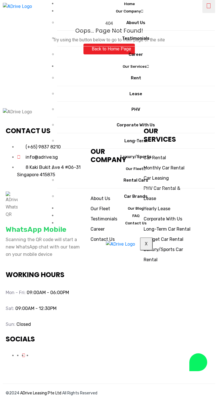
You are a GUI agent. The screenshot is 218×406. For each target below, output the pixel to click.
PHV (135, 109)
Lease (135, 93)
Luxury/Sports (136, 156)
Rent (136, 77)
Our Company (128, 11)
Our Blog (136, 208)
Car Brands (136, 196)
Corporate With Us (136, 124)
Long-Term (136, 140)
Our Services (134, 66)
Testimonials (136, 38)
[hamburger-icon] (208, 6)
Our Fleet (134, 169)
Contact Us (135, 223)
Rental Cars (135, 180)
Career (136, 54)
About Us (135, 22)
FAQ (136, 216)
